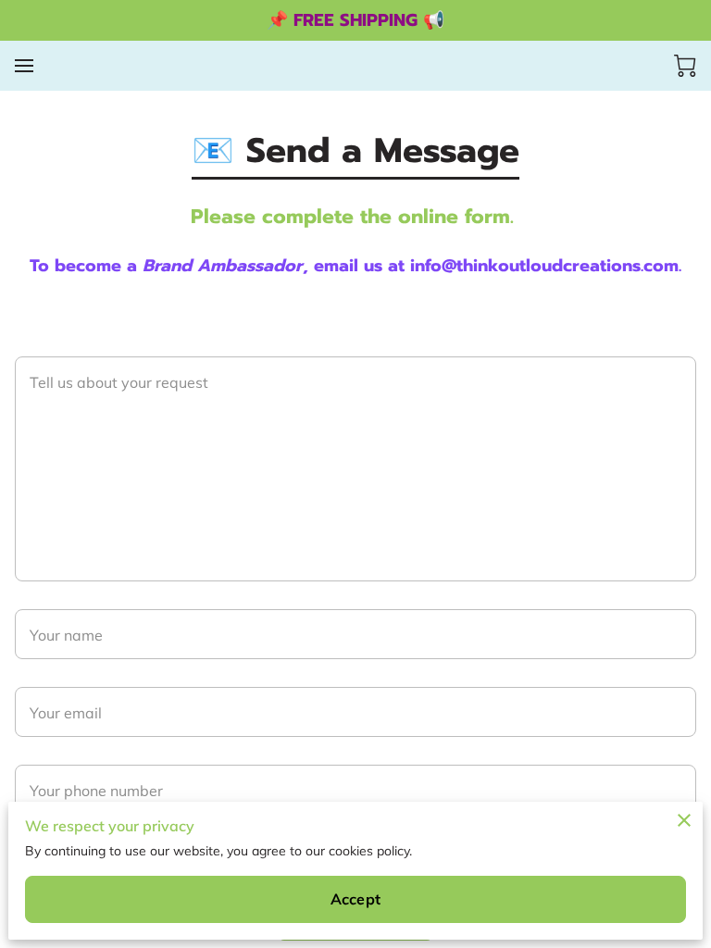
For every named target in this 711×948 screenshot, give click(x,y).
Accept (355, 899)
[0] (685, 66)
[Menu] (24, 65)
